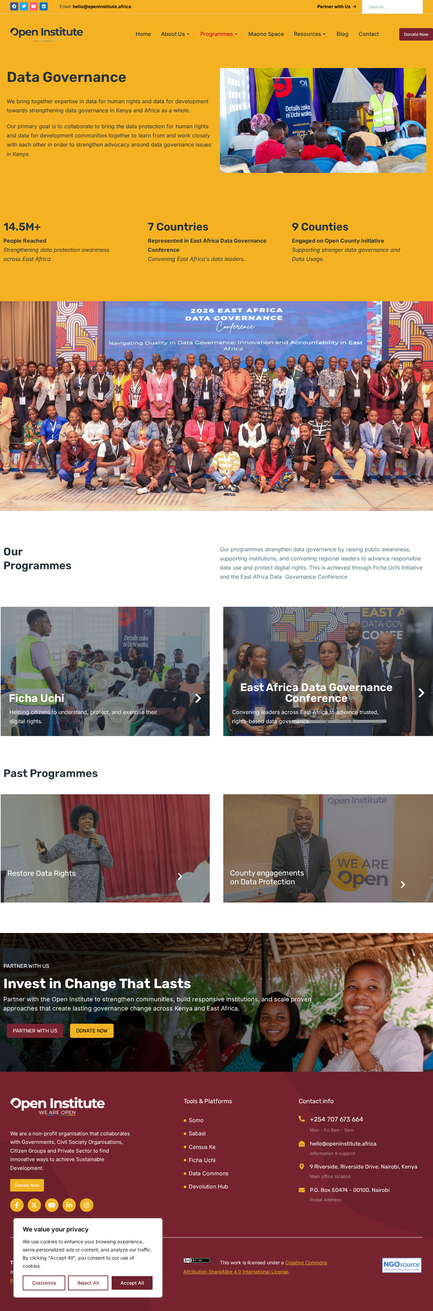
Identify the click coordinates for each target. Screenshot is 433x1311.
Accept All (132, 1283)
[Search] (413, 7)
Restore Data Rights (41, 873)
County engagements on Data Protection (267, 877)
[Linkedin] (44, 6)
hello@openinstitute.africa (343, 1143)
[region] (88, 1257)
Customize (44, 1283)
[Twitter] (24, 6)
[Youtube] (34, 6)
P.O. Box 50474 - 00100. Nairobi (350, 1190)
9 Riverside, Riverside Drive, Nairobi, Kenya (363, 1166)
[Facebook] (14, 6)
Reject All (88, 1283)
